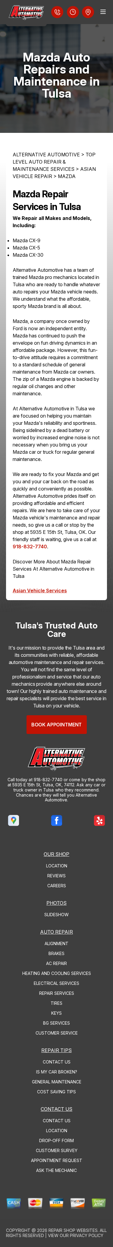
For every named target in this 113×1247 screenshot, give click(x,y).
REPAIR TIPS (56, 1050)
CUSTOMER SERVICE (57, 1033)
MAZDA (67, 176)
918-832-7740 (30, 547)
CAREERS (56, 885)
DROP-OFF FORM (56, 1140)
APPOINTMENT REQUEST (56, 1160)
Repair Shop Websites (73, 1230)
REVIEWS (56, 875)
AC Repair (56, 963)
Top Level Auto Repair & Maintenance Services (54, 162)
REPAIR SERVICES (56, 993)
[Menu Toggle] (103, 12)
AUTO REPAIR (56, 932)
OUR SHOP (56, 854)
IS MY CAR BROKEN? (56, 1071)
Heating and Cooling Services (56, 973)
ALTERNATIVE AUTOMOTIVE (46, 155)
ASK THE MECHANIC (56, 1170)
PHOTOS (56, 903)
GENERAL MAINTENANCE (56, 1081)
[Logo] (26, 13)
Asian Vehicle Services (40, 590)
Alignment (56, 943)
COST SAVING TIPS (56, 1091)
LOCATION (56, 865)
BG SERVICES (56, 1023)
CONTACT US (57, 1061)
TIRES (56, 1003)
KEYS (56, 1013)
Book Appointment (56, 725)
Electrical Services (56, 983)
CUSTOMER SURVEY (56, 1150)
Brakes (56, 953)
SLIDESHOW (56, 914)
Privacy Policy (86, 1235)
